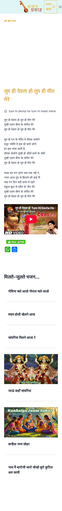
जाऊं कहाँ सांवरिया (19, 391)
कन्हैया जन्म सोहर (19, 444)
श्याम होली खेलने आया (21, 314)
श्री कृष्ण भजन (10, 21)
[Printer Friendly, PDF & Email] (15, 242)
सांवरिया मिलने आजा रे (21, 338)
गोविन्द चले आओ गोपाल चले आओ (28, 291)
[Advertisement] (31, 55)
